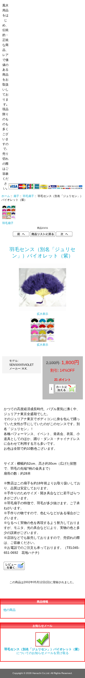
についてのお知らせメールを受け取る (42, 651)
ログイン (70, 3)
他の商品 (9, 610)
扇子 (16, 195)
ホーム (53, 3)
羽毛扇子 (28, 195)
